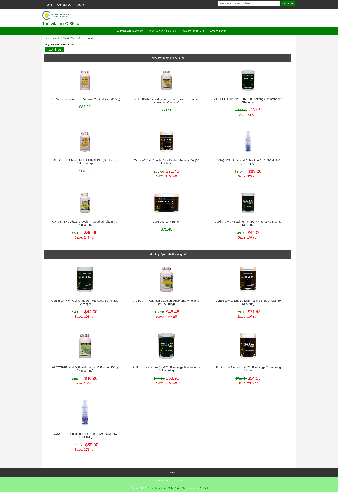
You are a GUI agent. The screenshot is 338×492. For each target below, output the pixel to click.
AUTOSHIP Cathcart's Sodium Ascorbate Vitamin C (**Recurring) (85, 223)
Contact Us (64, 4)
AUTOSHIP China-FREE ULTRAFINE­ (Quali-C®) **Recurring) (84, 162)
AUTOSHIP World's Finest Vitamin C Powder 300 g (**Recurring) (85, 369)
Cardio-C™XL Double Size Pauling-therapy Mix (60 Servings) (166, 162)
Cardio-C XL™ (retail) (166, 221)
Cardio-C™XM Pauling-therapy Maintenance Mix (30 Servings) (248, 223)
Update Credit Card (193, 31)
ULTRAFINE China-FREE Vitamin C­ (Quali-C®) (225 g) (85, 99)
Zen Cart (203, 488)
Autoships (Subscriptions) (130, 31)
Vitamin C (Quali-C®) (63, 38)
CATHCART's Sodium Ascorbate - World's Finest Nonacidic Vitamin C (166, 101)
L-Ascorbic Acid (85, 38)
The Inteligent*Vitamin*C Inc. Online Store (167, 488)
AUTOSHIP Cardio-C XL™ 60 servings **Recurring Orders (248, 369)
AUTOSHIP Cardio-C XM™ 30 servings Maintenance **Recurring (248, 100)
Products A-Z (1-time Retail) (163, 31)
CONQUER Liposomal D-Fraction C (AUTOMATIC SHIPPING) (248, 162)
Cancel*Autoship (217, 31)
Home (48, 4)
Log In (81, 4)
